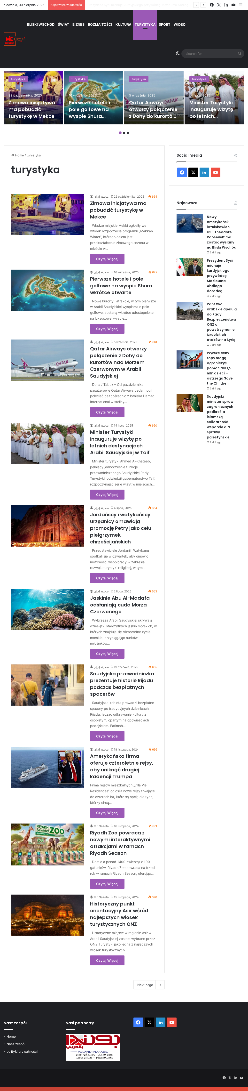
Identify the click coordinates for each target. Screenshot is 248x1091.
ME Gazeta (101, 826)
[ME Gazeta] (14, 39)
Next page (145, 985)
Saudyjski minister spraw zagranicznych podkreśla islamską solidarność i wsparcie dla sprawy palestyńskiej (220, 417)
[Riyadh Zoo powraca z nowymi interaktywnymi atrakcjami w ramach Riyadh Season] (47, 844)
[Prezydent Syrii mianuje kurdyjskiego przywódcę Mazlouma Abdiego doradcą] (190, 267)
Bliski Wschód (40, 24)
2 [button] (124, 133)
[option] (33, 97)
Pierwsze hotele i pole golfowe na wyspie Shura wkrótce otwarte (89, 112)
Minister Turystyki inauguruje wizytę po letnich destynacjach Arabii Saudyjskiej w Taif (120, 442)
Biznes (78, 24)
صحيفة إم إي (101, 196)
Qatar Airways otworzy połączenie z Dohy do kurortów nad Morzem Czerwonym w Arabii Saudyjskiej (118, 362)
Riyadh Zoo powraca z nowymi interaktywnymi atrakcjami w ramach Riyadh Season (120, 843)
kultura (123, 24)
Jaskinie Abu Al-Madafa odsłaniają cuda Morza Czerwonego (120, 605)
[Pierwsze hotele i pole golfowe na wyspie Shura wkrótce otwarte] (93, 97)
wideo (180, 24)
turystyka (145, 24)
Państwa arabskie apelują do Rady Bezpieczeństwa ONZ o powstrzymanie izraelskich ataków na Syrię (163, 5)
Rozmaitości (100, 24)
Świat (63, 24)
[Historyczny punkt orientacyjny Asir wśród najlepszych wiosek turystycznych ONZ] (47, 915)
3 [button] (128, 133)
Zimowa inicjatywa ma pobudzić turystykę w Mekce (31, 109)
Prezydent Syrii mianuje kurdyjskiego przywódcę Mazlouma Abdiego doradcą (220, 275)
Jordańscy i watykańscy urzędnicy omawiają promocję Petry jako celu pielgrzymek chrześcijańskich (120, 528)
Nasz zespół (16, 1044)
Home (19, 155)
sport (164, 24)
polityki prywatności (22, 1051)
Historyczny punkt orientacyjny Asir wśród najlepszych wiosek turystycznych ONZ (119, 914)
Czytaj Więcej (107, 259)
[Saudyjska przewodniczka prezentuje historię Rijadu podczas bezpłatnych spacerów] (47, 685)
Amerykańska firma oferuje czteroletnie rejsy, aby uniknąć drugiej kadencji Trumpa (121, 766)
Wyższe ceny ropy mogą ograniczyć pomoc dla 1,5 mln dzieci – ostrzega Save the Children (220, 368)
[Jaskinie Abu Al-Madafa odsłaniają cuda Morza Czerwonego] (47, 609)
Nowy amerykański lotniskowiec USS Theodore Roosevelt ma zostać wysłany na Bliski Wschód (221, 232)
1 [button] (120, 132)
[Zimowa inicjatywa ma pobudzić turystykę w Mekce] (33, 97)
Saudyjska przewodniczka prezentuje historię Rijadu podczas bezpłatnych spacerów (122, 683)
